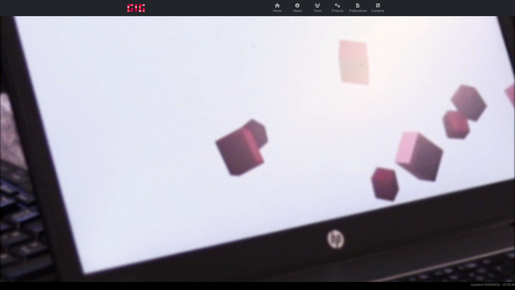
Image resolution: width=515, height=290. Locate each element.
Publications (358, 10)
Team (317, 10)
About (297, 10)
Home (277, 10)
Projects (337, 10)
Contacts (378, 10)
